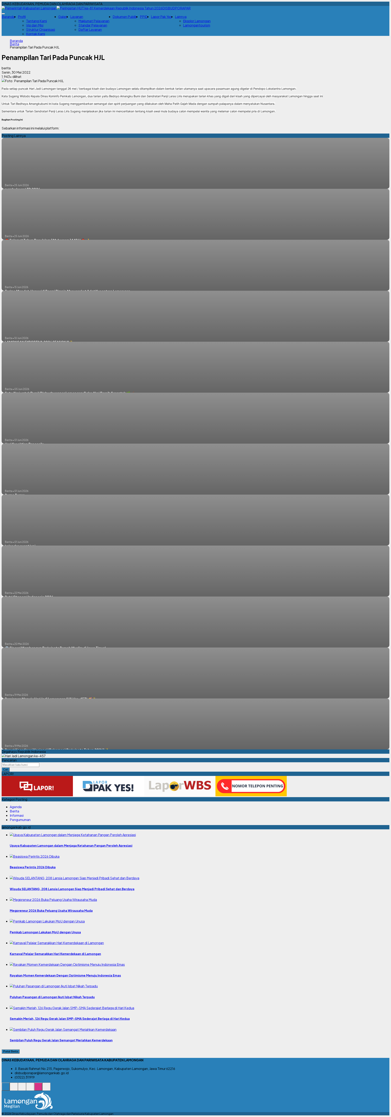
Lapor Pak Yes (161, 16)
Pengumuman (20, 820)
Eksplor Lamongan (197, 21)
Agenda (16, 807)
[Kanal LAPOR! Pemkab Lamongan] (14, 1089)
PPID (144, 16)
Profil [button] (22, 16)
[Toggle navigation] (3, 13)
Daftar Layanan (90, 29)
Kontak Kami (35, 34)
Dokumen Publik (125, 16)
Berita (14, 44)
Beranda (8, 16)
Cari (5, 769)
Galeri (62, 16)
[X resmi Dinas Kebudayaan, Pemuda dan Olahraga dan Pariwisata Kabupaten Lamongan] (30, 1089)
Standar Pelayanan (92, 25)
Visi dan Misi (34, 25)
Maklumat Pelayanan (93, 21)
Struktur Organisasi (40, 29)
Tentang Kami (36, 21)
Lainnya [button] (181, 16)
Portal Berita (10, 1051)
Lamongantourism (196, 25)
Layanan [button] (76, 16)
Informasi (17, 815)
